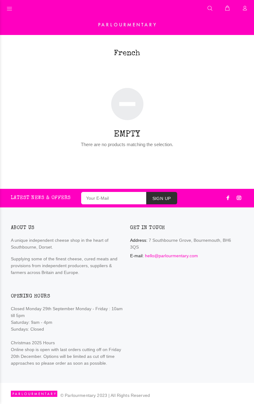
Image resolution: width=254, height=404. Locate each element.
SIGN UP (161, 198)
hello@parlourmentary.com (171, 255)
